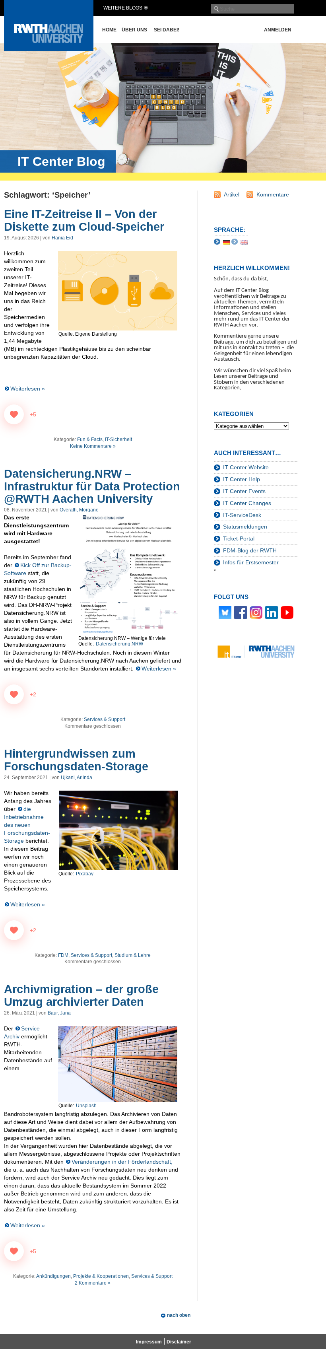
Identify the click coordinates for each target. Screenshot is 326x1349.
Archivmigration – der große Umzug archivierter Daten (81, 995)
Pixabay (84, 874)
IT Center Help (241, 479)
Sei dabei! (166, 30)
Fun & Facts (90, 439)
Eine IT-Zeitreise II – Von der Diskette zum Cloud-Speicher (84, 220)
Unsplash (86, 1105)
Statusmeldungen (245, 526)
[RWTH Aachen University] (48, 49)
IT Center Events (244, 491)
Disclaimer (179, 1342)
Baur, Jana (59, 1013)
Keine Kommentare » (93, 446)
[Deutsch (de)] (226, 241)
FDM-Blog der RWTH (250, 550)
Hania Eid (62, 238)
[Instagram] (256, 612)
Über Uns (134, 30)
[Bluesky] (225, 612)
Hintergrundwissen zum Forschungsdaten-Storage (76, 760)
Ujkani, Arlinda (76, 777)
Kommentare (272, 194)
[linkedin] (271, 612)
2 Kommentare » (93, 1283)
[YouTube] (287, 612)
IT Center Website (246, 467)
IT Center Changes (247, 503)
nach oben (178, 1315)
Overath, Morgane (79, 510)
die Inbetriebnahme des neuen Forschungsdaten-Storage (27, 825)
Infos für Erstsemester (251, 562)
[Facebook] (240, 612)
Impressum (149, 1342)
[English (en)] (244, 241)
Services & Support (104, 719)
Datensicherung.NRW (119, 644)
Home (109, 30)
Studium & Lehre (132, 955)
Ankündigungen (53, 1276)
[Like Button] (14, 414)
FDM (63, 955)
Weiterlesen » (27, 388)
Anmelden (277, 30)
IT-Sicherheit (118, 439)
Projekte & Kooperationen (101, 1276)
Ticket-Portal (238, 538)
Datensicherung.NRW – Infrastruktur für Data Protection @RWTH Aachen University (92, 486)
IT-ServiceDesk (242, 515)
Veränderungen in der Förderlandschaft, (122, 1162)
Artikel (231, 194)
